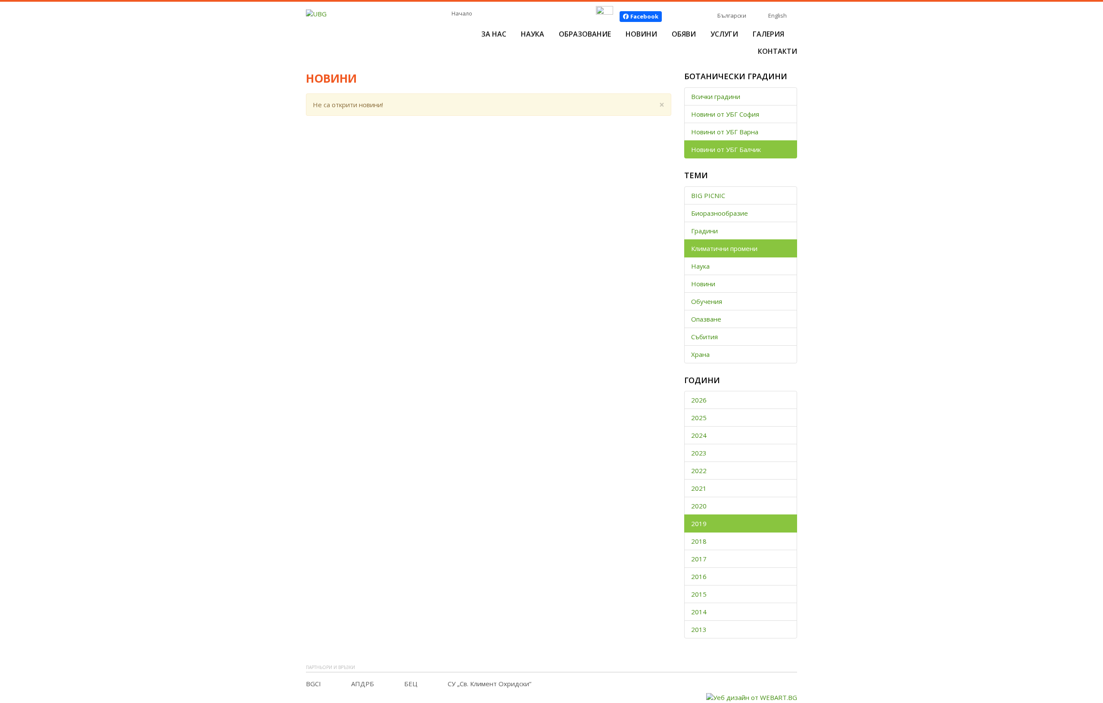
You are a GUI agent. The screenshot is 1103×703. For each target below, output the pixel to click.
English (777, 15)
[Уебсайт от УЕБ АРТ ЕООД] (751, 696)
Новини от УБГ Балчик (726, 149)
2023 (699, 453)
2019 (699, 523)
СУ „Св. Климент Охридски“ (489, 683)
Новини (641, 34)
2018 (699, 541)
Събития (704, 336)
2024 (699, 435)
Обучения (706, 301)
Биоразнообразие (719, 213)
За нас (493, 34)
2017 (699, 558)
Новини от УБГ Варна (724, 131)
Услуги (724, 34)
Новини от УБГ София (725, 114)
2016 (699, 576)
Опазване (706, 319)
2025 (699, 417)
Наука (532, 34)
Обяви (684, 34)
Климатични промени (724, 248)
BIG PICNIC (708, 195)
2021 (699, 488)
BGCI (313, 683)
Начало (462, 13)
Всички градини (715, 96)
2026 (699, 400)
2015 (699, 594)
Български (731, 15)
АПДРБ (362, 683)
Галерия (768, 34)
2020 (699, 506)
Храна (700, 354)
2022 (699, 470)
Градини (704, 230)
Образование (585, 34)
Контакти (777, 51)
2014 (699, 611)
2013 (699, 629)
